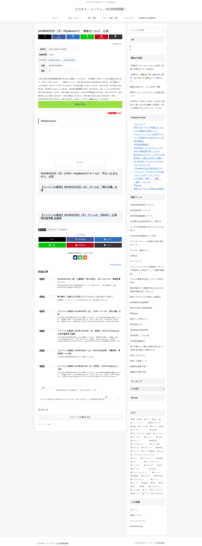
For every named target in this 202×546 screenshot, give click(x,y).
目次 (78, 162)
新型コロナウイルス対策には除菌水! (149, 189)
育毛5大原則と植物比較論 (141, 308)
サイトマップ (139, 124)
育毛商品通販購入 (141, 144)
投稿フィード (135, 515)
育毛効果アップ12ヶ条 (139, 335)
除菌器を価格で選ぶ (138, 366)
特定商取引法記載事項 (139, 302)
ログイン (134, 510)
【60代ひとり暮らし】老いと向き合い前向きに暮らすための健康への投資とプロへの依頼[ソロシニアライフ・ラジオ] (147, 104)
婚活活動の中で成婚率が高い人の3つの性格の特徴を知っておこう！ (146, 289)
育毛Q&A (138, 185)
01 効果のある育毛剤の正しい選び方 (145, 221)
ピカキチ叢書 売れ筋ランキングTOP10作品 (146, 281)
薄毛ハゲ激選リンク (138, 361)
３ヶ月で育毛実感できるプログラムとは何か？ (147, 228)
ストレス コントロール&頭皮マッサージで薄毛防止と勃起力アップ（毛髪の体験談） (149, 137)
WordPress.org (136, 526)
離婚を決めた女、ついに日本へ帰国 (145, 87)
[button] (115, 36)
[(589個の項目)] (161, 419)
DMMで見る (80, 104)
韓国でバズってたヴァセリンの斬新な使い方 (147, 94)
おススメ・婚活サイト (139, 250)
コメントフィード (137, 521)
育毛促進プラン (136, 324)
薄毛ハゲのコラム (137, 355)
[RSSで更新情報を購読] (85, 257)
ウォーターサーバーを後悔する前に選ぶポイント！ (147, 243)
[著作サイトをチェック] (75, 257)
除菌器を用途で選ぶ (138, 372)
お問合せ (134, 256)
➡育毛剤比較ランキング (140, 210)
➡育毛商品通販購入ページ (141, 216)
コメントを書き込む (80, 417)
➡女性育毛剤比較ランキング (142, 205)
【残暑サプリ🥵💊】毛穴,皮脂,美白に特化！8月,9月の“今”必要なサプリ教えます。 (147, 77)
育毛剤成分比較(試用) (139, 330)
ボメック (42, 229)
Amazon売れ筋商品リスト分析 (143, 236)
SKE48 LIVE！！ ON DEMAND (62, 60)
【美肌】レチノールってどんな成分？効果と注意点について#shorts (147, 67)
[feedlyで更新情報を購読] (80, 257)
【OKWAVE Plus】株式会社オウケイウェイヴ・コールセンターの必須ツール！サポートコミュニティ (149, 171)
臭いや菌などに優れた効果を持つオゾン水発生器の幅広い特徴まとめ (147, 348)
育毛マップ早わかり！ (139, 319)
